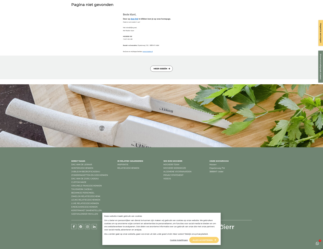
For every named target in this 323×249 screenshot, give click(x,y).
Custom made (78, 182)
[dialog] (161, 229)
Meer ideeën (160, 68)
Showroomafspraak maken (320, 67)
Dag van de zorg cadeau (85, 178)
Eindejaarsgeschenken (84, 207)
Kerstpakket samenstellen (86, 210)
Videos (167, 178)
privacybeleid (201, 234)
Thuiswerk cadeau (81, 189)
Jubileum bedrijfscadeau (85, 171)
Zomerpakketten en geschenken (89, 175)
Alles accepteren (203, 240)
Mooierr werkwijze (174, 168)
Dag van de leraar (81, 164)
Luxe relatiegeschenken (85, 203)
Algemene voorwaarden (177, 171)
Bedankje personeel (83, 193)
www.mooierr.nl (148, 51)
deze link (134, 19)
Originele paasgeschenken (86, 185)
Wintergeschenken (82, 168)
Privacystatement (173, 175)
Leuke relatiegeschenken (85, 200)
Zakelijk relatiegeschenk (85, 196)
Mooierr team (171, 164)
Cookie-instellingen (179, 240)
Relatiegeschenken (128, 168)
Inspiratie (122, 164)
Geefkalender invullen (84, 214)
